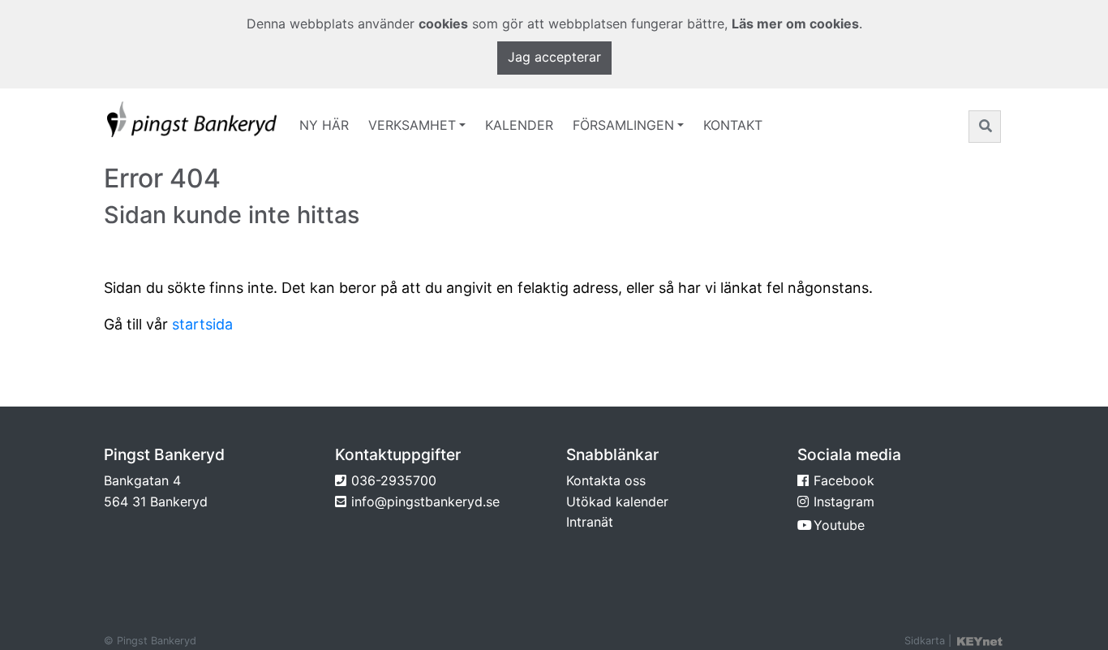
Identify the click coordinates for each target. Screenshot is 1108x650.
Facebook (844, 480)
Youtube (839, 525)
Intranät (589, 522)
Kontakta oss (606, 480)
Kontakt (732, 125)
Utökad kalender (617, 501)
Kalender (519, 125)
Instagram (844, 501)
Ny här (324, 125)
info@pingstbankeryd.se (425, 501)
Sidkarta (924, 641)
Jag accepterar (554, 57)
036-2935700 (393, 480)
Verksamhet (412, 125)
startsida (202, 324)
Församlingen (623, 125)
